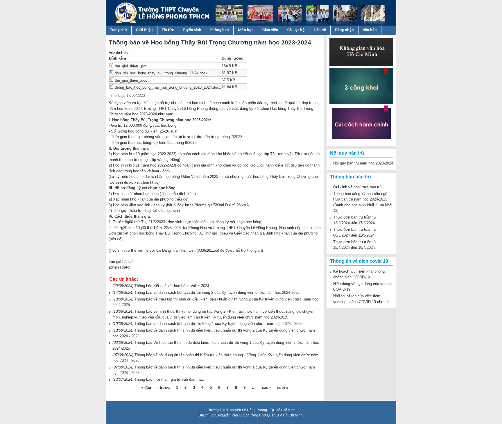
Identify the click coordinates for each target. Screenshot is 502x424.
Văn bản (370, 30)
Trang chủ (118, 30)
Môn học (245, 30)
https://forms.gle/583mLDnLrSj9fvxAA (217, 205)
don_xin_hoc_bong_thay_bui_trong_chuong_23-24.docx (161, 73)
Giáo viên (270, 30)
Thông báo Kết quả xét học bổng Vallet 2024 (172, 286)
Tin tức (168, 30)
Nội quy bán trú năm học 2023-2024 (363, 163)
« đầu (146, 387)
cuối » (282, 387)
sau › (266, 387)
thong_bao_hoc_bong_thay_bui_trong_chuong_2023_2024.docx (168, 87)
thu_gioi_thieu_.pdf (130, 66)
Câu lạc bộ (296, 30)
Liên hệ (320, 30)
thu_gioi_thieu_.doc (131, 80)
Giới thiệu (144, 30)
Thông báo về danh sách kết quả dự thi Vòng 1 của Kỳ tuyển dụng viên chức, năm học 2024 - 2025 (218, 323)
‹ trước (163, 387)
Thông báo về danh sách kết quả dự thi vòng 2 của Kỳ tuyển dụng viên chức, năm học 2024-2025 (217, 292)
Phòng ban (219, 30)
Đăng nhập (344, 30)
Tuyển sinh (192, 30)
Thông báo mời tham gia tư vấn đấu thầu (169, 379)
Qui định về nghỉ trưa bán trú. (358, 187)
